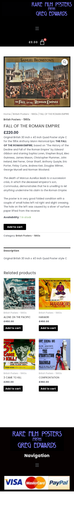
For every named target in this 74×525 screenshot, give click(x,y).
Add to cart (14, 227)
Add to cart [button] (13, 328)
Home (7, 114)
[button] (37, 28)
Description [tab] (11, 250)
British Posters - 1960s (25, 114)
